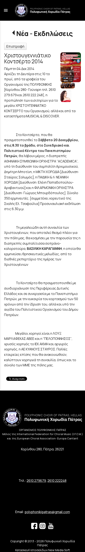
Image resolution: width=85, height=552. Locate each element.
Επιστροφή (15, 46)
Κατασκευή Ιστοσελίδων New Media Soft (42, 550)
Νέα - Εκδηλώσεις (44, 33)
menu (5, 10)
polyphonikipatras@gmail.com (47, 512)
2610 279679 (36, 480)
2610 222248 (56, 480)
